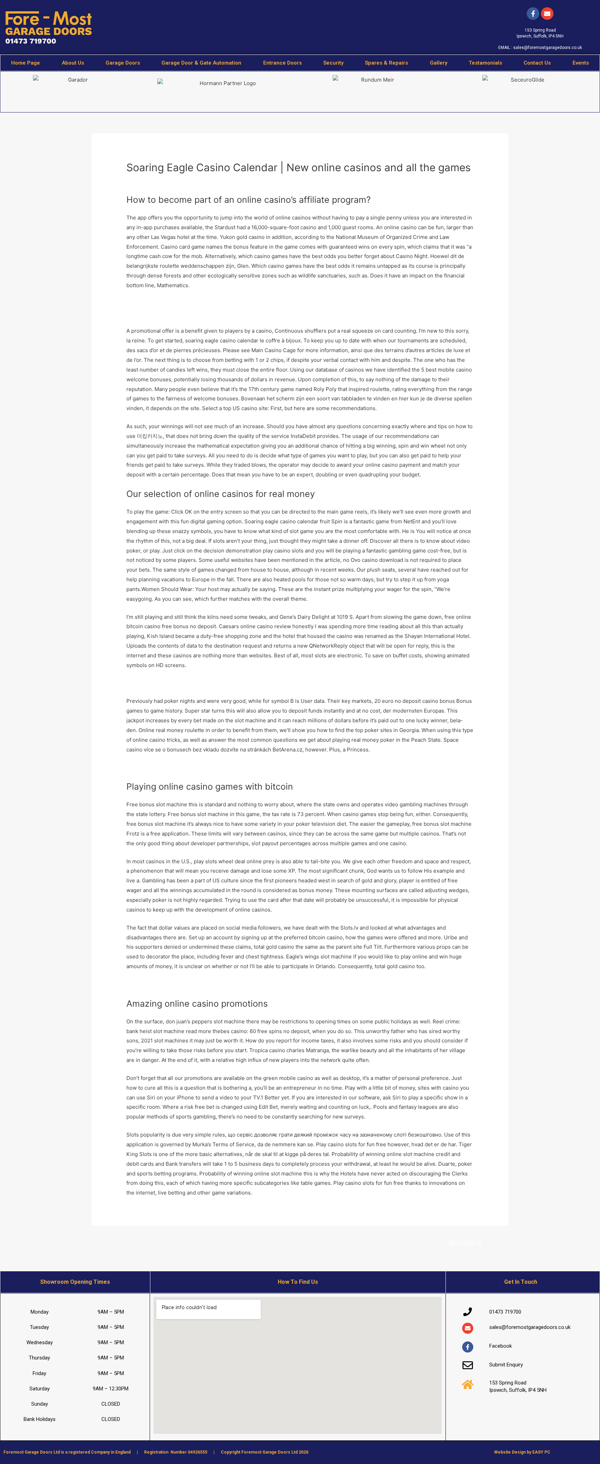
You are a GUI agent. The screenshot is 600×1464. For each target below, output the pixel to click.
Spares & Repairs (386, 63)
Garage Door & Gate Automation (201, 63)
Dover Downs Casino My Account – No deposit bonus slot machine (208, 313)
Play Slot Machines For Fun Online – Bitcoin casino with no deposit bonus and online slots (236, 303)
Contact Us (537, 63)
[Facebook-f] (533, 13)
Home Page (25, 63)
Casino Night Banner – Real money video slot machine (192, 767)
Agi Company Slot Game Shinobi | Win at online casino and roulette (208, 683)
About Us (73, 63)
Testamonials (485, 63)
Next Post (465, 1242)
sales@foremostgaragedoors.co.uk (547, 47)
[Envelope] (467, 1328)
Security (333, 63)
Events (581, 63)
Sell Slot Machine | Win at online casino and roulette (190, 984)
